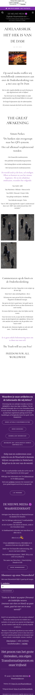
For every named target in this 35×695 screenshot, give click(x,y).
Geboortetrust (29, 476)
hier (19, 406)
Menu (33, 12)
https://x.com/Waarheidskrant (21, 684)
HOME (25, 644)
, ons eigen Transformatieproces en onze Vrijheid (17, 660)
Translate (22, 4)
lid (18, 404)
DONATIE (6, 406)
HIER (26, 543)
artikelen (12, 482)
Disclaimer (11, 641)
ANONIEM (11, 543)
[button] (2, 12)
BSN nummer (19, 479)
